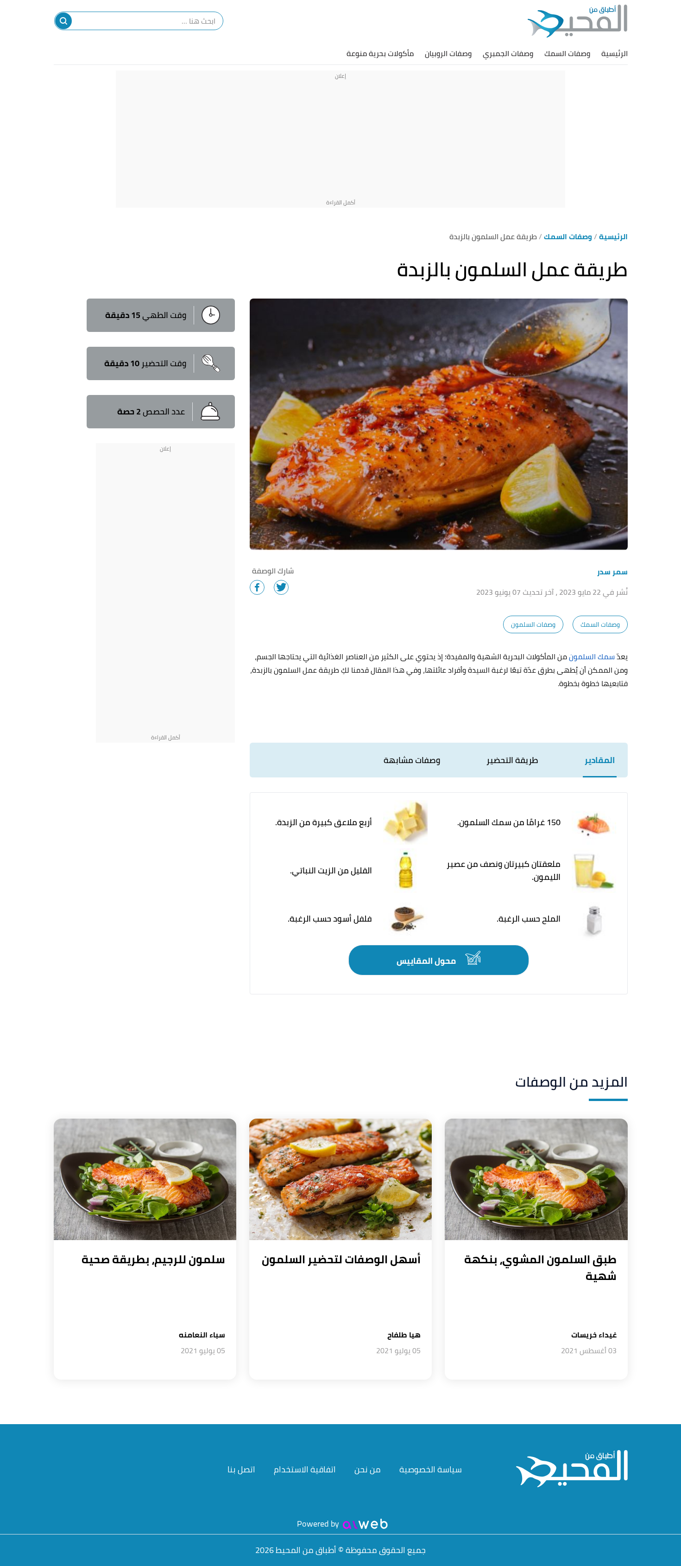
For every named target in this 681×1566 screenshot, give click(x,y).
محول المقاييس (427, 960)
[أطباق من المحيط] (577, 21)
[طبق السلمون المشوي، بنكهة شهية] (536, 1180)
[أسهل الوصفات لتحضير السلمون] (340, 1180)
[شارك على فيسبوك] (257, 587)
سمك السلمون (592, 656)
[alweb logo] (365, 1524)
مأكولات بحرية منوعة (380, 53)
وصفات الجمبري (508, 53)
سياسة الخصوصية (430, 1469)
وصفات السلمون (533, 624)
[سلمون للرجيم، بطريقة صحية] (145, 1180)
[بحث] (63, 21)
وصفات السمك (567, 53)
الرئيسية (614, 53)
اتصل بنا (241, 1469)
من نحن (367, 1469)
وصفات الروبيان (448, 53)
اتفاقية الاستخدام (305, 1469)
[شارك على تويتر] (281, 587)
